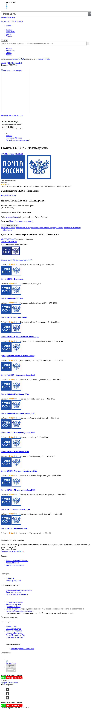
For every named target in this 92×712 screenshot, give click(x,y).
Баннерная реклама (13, 592)
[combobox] (46, 13)
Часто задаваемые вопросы (17, 594)
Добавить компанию (14, 602)
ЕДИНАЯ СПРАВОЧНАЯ (12, 21)
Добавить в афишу (13, 607)
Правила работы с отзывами (22, 649)
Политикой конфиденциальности (19, 611)
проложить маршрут (72, 228)
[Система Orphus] (12, 130)
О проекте (10, 578)
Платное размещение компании (19, 590)
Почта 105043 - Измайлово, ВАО (15, 394)
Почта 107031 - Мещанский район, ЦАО (18, 490)
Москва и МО (11, 626)
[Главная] (6, 134)
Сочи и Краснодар (13, 629)
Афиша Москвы (12, 563)
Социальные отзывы (12, 551)
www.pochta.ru (12, 217)
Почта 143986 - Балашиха (12, 298)
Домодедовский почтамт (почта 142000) (18, 356)
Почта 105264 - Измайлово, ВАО (15, 452)
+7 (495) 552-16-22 (8, 195)
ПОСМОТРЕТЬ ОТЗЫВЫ (12, 154)
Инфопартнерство (13, 580)
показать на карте (8, 228)
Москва (9, 25)
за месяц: (43, 59)
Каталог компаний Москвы (17, 561)
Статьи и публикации (15, 565)
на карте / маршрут (10, 225)
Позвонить (7, 230)
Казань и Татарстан (14, 631)
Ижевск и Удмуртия (14, 633)
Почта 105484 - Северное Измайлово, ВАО (19, 471)
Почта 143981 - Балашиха (12, 279)
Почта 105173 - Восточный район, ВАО (17, 433)
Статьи (9, 34)
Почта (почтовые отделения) (17, 140)
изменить (8, 17)
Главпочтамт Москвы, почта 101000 (16, 260)
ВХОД (3, 63)
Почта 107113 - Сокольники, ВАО (15, 509)
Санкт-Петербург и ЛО (15, 635)
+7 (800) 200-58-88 (8, 239)
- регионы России (12, 115)
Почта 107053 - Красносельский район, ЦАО (20, 337)
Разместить (10, 32)
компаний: (17, 59)
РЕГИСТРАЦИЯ (15, 63)
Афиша (9, 36)
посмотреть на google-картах (51, 228)
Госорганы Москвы (14, 138)
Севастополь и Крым (14, 637)
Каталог (9, 30)
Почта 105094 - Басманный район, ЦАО (18, 413)
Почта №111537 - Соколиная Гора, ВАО (18, 375)
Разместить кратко (13, 604)
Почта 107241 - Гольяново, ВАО (14, 528)
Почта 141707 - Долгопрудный (14, 317)
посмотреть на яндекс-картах (28, 228)
